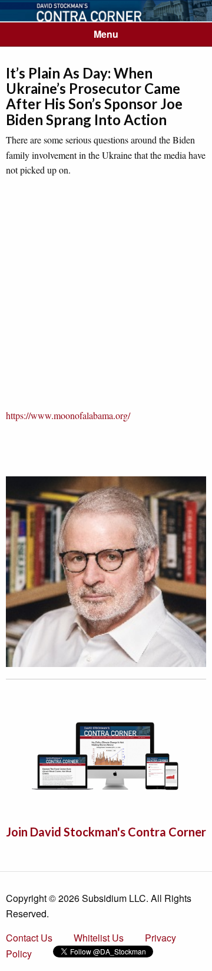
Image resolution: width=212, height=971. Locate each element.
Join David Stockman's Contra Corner (106, 832)
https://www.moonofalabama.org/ (68, 415)
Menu (106, 34)
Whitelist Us (99, 937)
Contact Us (29, 937)
